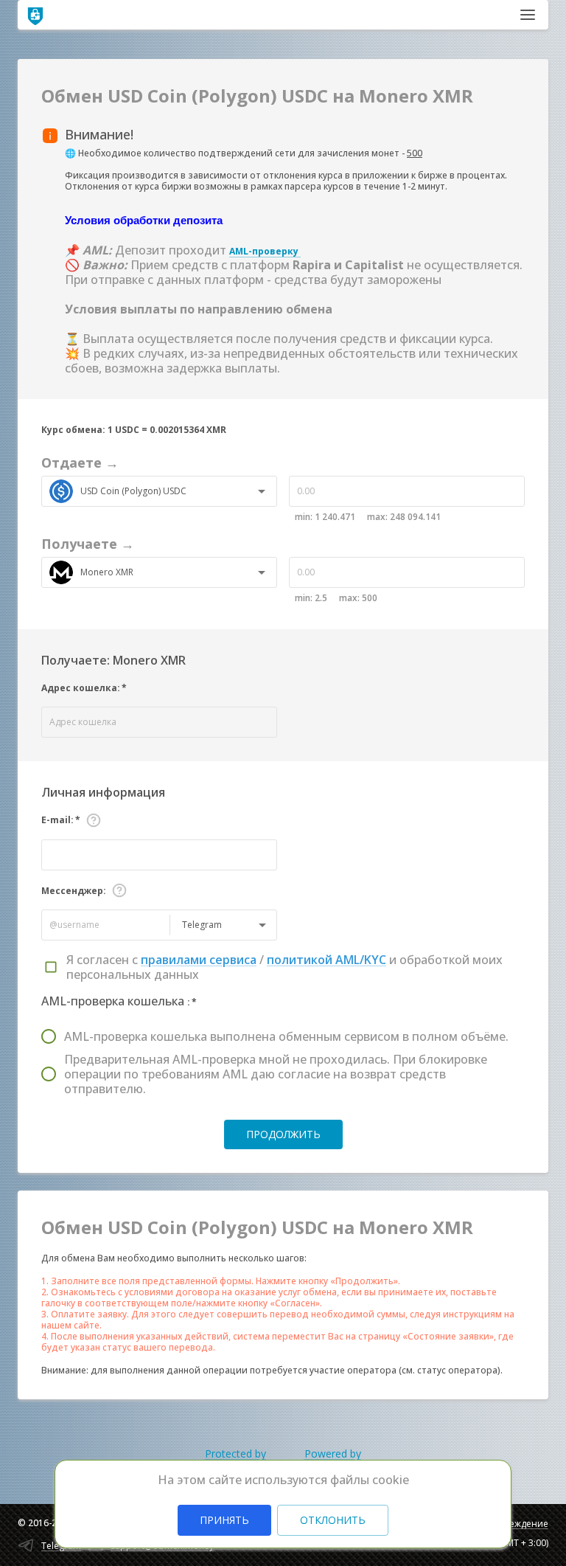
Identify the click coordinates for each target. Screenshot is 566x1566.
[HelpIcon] (93, 820)
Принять (224, 1520)
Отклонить (333, 1520)
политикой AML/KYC (326, 960)
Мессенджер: (73, 890)
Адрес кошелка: (84, 688)
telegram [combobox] (202, 924)
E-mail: (60, 820)
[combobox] (163, 491)
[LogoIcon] (35, 15)
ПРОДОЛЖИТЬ (283, 1134)
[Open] (261, 491)
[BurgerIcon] (527, 15)
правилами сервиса (198, 960)
